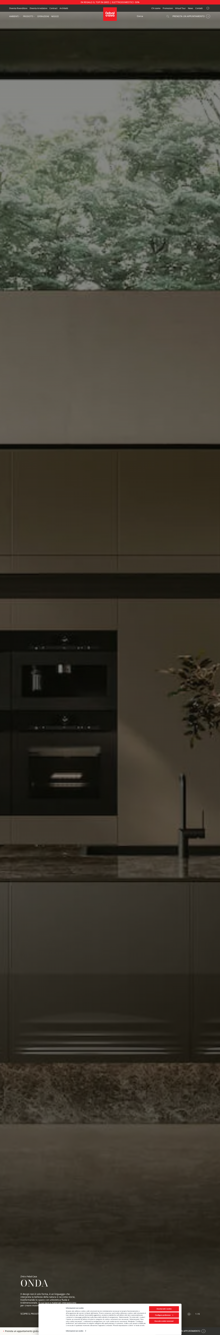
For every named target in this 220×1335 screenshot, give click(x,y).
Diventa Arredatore (38, 8)
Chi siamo (155, 8)
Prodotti (28, 16)
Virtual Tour (180, 8)
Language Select (208, 8)
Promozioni (168, 8)
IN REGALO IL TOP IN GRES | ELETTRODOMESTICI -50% (110, 2)
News (190, 8)
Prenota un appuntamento (188, 16)
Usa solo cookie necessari (163, 1321)
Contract (53, 8)
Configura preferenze (163, 1315)
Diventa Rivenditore (18, 8)
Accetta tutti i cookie (164, 1309)
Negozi (55, 16)
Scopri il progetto (31, 1313)
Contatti (199, 8)
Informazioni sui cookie (74, 1331)
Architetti (64, 8)
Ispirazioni (43, 16)
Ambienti (14, 16)
